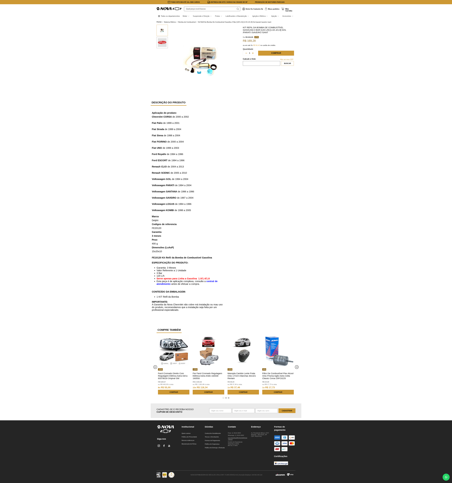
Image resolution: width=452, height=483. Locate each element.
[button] (223, 398)
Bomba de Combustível (187, 22)
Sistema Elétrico (170, 22)
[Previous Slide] (155, 367)
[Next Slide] (297, 367)
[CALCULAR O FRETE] (287, 63)
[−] (246, 53)
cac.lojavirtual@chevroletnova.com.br (237, 438)
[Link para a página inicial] (159, 22)
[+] (252, 53)
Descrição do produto (169, 102)
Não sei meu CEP (286, 59)
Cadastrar (287, 411)
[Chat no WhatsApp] (446, 477)
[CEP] (261, 62)
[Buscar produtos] (238, 9)
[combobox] (212, 9)
